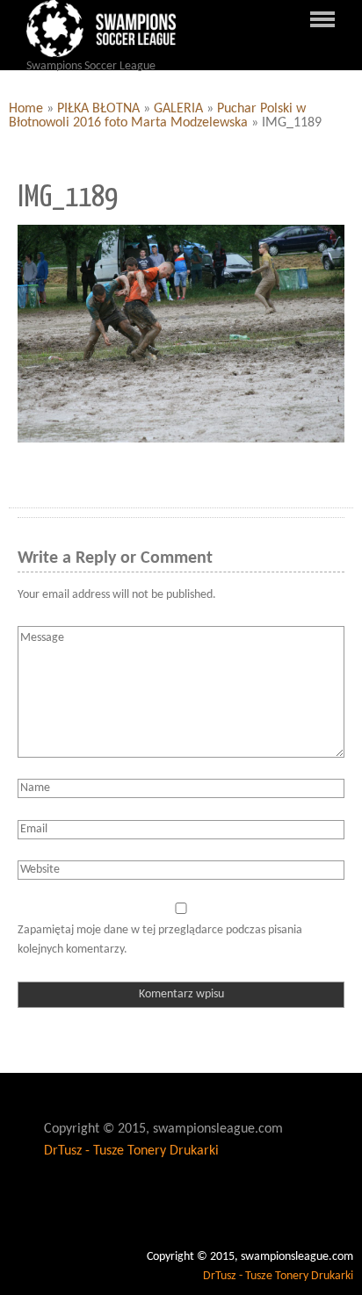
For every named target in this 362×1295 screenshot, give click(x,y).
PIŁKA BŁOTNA (98, 109)
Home (26, 109)
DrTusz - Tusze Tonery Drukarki (131, 1151)
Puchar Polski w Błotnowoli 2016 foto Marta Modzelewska (157, 116)
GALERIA (178, 109)
